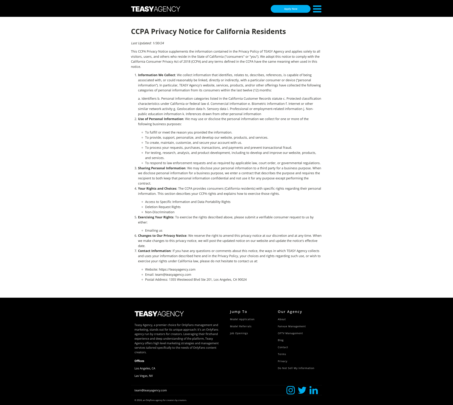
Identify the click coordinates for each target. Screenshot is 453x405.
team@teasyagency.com (150, 390)
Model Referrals (241, 326)
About (282, 319)
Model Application (242, 319)
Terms (282, 354)
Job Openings (239, 333)
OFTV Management (290, 333)
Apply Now (290, 8)
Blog (281, 340)
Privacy (282, 361)
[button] (291, 390)
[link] (291, 390)
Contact (283, 347)
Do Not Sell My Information (296, 368)
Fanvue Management (292, 326)
